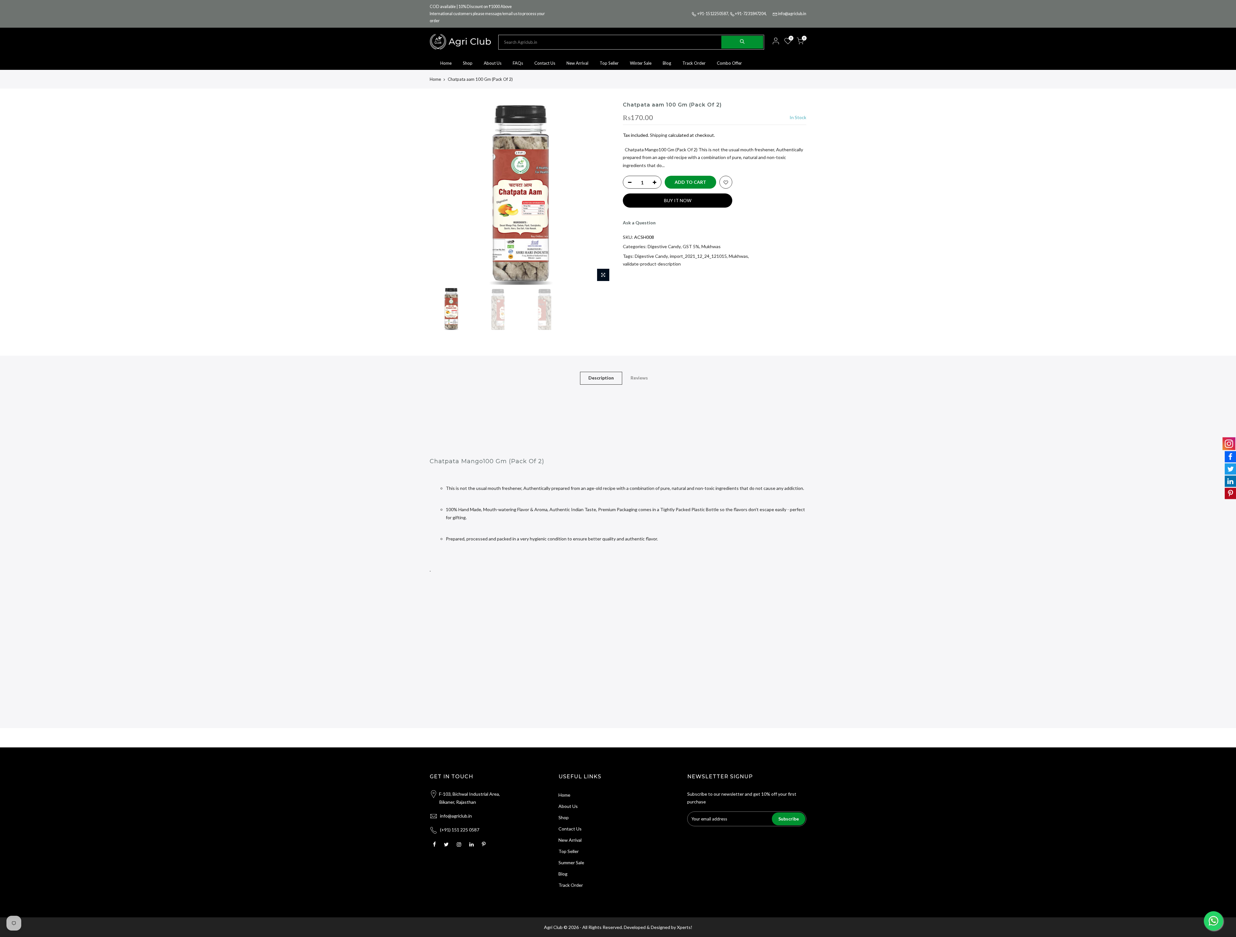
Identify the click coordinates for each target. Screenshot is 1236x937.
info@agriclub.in (792, 13)
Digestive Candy (664, 246)
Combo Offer (729, 63)
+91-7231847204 (750, 13)
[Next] (601, 193)
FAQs (518, 63)
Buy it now (677, 200)
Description (601, 377)
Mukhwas (711, 246)
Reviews (639, 377)
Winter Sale (640, 63)
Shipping (658, 135)
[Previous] (440, 193)
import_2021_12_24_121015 (698, 256)
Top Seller (609, 63)
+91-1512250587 (712, 13)
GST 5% (691, 246)
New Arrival (577, 63)
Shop (468, 63)
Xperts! (684, 927)
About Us (492, 63)
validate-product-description (652, 264)
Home (446, 63)
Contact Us (544, 63)
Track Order (694, 63)
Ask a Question (639, 222)
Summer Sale (571, 862)
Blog (667, 63)
